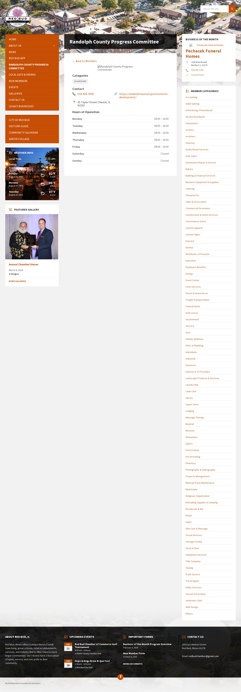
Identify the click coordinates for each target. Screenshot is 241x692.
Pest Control (192, 450)
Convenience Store (196, 221)
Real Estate (192, 489)
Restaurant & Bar (194, 509)
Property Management (197, 476)
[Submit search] (232, 8)
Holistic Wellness (194, 339)
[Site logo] (17, 27)
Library (189, 397)
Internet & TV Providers (198, 371)
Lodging (190, 411)
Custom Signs (193, 234)
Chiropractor (192, 195)
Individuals (191, 352)
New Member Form (134, 653)
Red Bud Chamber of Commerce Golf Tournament (96, 646)
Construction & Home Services (202, 214)
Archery (190, 129)
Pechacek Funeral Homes (203, 53)
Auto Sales (191, 156)
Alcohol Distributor (195, 116)
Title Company (193, 561)
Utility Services (193, 587)
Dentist (189, 247)
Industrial (190, 358)
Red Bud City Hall (84, 667)
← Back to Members (84, 61)
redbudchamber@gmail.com (204, 656)
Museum (190, 430)
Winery (189, 613)
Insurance (191, 365)
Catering (190, 188)
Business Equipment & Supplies (202, 182)
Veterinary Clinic (194, 600)
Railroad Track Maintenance (200, 482)
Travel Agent (192, 580)
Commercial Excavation (198, 208)
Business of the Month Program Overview (147, 644)
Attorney (190, 143)
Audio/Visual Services (197, 149)
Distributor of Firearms (198, 254)
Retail (189, 515)
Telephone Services (196, 554)
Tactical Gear (192, 548)
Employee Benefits (196, 267)
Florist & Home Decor (197, 293)
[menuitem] (32, 39)
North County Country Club (89, 653)
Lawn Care (191, 391)
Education (191, 260)
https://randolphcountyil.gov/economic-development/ (144, 95)
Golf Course (192, 312)
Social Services (194, 535)
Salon (188, 522)
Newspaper (192, 437)
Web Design (192, 607)
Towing (189, 567)
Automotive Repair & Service (201, 162)
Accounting (191, 97)
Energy (189, 273)
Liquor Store (192, 404)
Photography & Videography (200, 469)
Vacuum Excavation (196, 594)
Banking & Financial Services (200, 175)
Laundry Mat (192, 384)
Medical (190, 424)
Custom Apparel (194, 227)
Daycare (190, 241)
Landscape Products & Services (202, 378)
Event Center (192, 280)
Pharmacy (191, 463)
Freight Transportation (197, 299)
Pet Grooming (193, 456)
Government (192, 319)
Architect (190, 136)
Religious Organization (197, 495)
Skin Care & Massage (197, 528)
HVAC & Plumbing (194, 345)
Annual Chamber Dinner (23, 264)
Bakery (189, 169)
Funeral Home (193, 306)
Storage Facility (194, 541)
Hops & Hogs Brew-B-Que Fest (92, 660)
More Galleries (17, 281)
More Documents (132, 663)
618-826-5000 (86, 93)
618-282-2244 (197, 70)
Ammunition (192, 123)
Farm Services (193, 286)
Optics (189, 443)
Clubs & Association (196, 201)
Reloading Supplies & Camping (202, 502)
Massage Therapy (195, 417)
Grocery (190, 326)
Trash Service (193, 574)
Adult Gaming (193, 103)
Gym (188, 332)
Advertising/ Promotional (199, 110)
